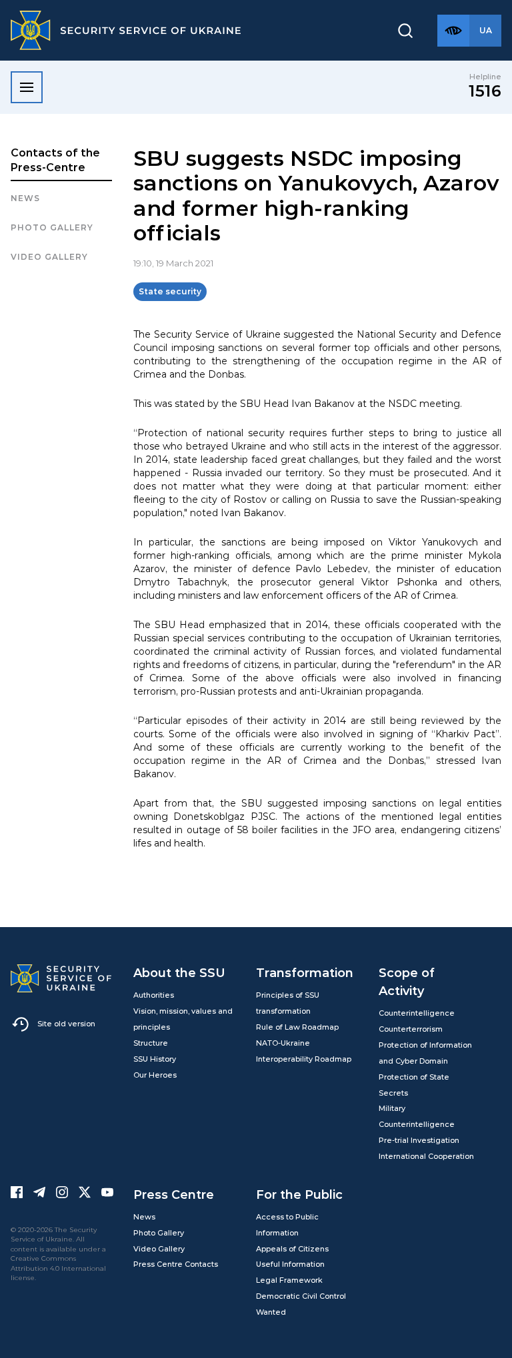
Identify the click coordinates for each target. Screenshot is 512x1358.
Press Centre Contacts (175, 1264)
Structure (150, 1043)
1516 (485, 91)
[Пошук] (405, 30)
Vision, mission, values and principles (183, 1019)
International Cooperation (426, 1156)
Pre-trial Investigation (419, 1140)
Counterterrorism (411, 1029)
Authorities (153, 995)
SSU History (154, 1059)
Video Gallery (49, 257)
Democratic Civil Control (301, 1296)
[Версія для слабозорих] (453, 31)
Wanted (271, 1312)
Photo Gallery (158, 1232)
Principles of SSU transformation (287, 1003)
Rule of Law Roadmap (297, 1027)
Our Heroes (155, 1075)
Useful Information (290, 1264)
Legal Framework (289, 1280)
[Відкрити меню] (27, 87)
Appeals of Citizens (292, 1248)
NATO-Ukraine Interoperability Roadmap (303, 1051)
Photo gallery (52, 227)
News (25, 198)
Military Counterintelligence (417, 1116)
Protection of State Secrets (414, 1085)
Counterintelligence (417, 1013)
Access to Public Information (287, 1224)
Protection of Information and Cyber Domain (425, 1053)
